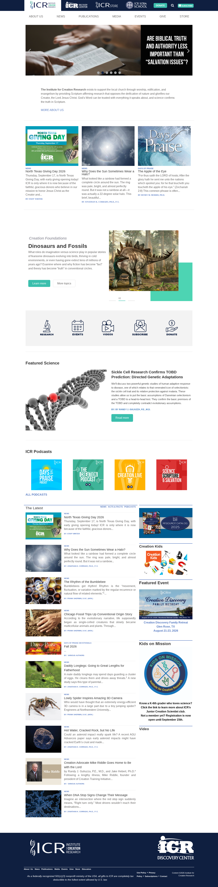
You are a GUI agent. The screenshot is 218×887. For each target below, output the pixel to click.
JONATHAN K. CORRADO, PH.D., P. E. (82, 566)
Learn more (39, 283)
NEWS (28, 168)
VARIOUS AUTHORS (75, 655)
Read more (122, 417)
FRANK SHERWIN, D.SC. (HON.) (80, 598)
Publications (89, 16)
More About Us (52, 110)
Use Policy (141, 873)
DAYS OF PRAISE (145, 168)
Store (184, 16)
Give (163, 16)
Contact (163, 876)
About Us (36, 16)
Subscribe (187, 6)
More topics (64, 283)
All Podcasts (36, 494)
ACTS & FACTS (115, 507)
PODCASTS (130, 507)
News (61, 16)
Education (86, 869)
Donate (160, 5)
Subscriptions (151, 876)
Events (140, 16)
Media (116, 16)
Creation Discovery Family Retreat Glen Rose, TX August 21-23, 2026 (166, 626)
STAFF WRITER (73, 534)
